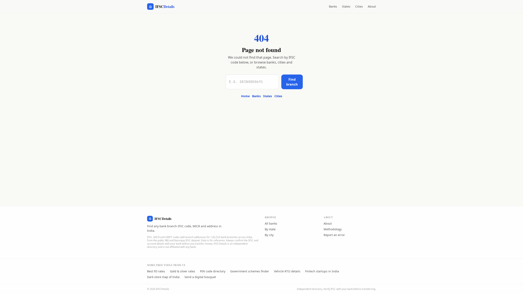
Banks (333, 6)
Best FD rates (156, 271)
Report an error (334, 235)
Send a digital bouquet (200, 277)
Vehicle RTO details (287, 271)
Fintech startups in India (322, 271)
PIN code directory (212, 271)
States (346, 6)
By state (270, 229)
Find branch (292, 82)
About (372, 6)
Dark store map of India (163, 277)
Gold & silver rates (182, 271)
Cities (359, 6)
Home (245, 96)
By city (269, 235)
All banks (271, 223)
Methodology (333, 229)
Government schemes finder (249, 271)
